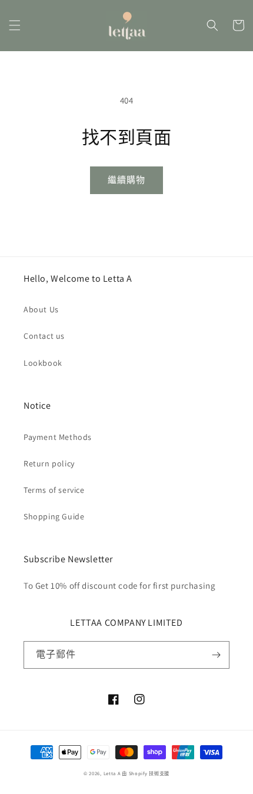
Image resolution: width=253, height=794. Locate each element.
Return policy (49, 463)
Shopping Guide (54, 516)
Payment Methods (58, 437)
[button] (15, 25)
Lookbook (43, 363)
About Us (41, 309)
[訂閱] (216, 655)
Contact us (44, 336)
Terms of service (54, 490)
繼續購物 (126, 179)
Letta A (112, 773)
